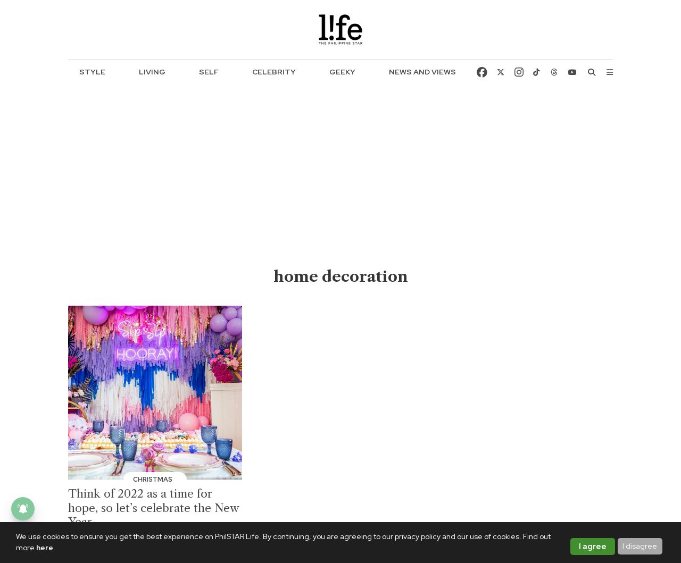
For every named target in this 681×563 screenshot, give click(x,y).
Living (152, 72)
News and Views (422, 72)
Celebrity (274, 72)
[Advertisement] (341, 186)
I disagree (639, 546)
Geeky (342, 72)
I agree (593, 546)
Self (209, 72)
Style (92, 72)
